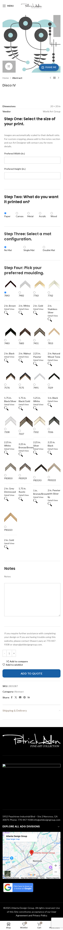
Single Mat (29, 250)
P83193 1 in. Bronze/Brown (40, 487)
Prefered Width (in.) (14, 153)
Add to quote (32, 673)
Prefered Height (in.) (15, 168)
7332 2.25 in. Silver (37, 439)
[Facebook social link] (12, 697)
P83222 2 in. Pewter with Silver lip (54, 488)
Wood (54, 216)
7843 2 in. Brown (10, 300)
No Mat (8, 250)
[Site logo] (31, 5)
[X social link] (16, 697)
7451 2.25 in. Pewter (37, 350)
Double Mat (49, 250)
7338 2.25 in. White (8, 439)
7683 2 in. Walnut (25, 348)
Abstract (17, 77)
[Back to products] (54, 78)
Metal (30, 216)
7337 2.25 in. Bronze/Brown (26, 440)
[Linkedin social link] (29, 697)
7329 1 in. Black (53, 392)
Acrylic (42, 216)
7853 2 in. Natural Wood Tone (54, 350)
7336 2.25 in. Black (51, 439)
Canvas (20, 216)
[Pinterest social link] (24, 697)
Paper (7, 216)
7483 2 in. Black (9, 348)
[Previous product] (50, 78)
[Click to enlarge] (9, 66)
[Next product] (58, 78)
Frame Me (50, 67)
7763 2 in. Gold (38, 300)
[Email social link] (20, 697)
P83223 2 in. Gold (9, 534)
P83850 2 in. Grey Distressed (10, 485)
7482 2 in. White (24, 300)
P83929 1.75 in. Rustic (23, 485)
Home (6, 77)
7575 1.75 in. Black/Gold (24, 394)
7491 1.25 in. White (37, 394)
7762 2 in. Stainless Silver (52, 304)
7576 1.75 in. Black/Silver (10, 394)
